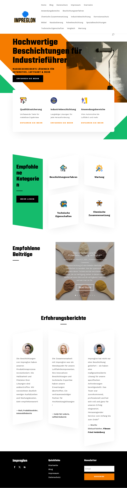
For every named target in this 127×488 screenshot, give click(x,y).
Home (43, 5)
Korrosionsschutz (101, 17)
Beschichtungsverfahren (73, 11)
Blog (51, 5)
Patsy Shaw (70, 259)
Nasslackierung (56, 23)
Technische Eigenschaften (52, 28)
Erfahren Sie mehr (28, 79)
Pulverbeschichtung (74, 23)
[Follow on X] (20, 467)
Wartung (82, 28)
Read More (85, 287)
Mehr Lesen (27, 199)
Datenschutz (62, 5)
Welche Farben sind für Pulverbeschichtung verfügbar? (85, 254)
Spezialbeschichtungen (96, 23)
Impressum (76, 5)
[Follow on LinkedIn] (25, 467)
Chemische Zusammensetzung (54, 17)
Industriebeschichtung (81, 17)
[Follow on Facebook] (15, 467)
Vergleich (71, 28)
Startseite (88, 5)
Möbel (44, 23)
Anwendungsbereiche (50, 11)
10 (94, 295)
